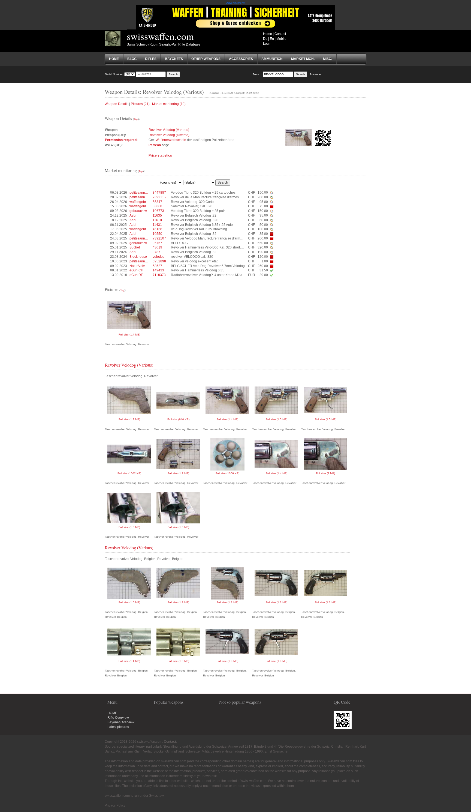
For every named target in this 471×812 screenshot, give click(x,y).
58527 (157, 266)
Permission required (121, 140)
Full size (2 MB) (325, 473)
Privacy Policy (115, 805)
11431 (157, 225)
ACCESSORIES (241, 59)
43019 (157, 247)
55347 (157, 202)
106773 (158, 211)
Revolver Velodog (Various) (169, 130)
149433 (158, 270)
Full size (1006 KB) (227, 473)
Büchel (134, 247)
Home (267, 34)
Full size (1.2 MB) (227, 602)
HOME (112, 713)
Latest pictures (118, 727)
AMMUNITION (272, 59)
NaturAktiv (137, 266)
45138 (157, 229)
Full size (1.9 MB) (129, 419)
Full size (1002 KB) (129, 473)
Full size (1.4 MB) (129, 334)
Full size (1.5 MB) (276, 419)
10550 (157, 234)
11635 (157, 215)
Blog (132, 59)
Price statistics (160, 155)
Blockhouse (138, 257)
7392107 (159, 238)
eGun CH (136, 270)
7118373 (159, 275)
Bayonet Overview (120, 722)
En (272, 39)
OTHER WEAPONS (206, 59)
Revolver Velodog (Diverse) (169, 135)
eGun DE (136, 275)
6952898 (159, 261)
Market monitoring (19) (169, 104)
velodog (159, 257)
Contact (280, 34)
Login (267, 44)
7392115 (159, 197)
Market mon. (303, 59)
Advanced (316, 74)
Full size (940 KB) (178, 419)
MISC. (327, 59)
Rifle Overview (118, 718)
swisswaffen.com (160, 36)
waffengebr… (139, 202)
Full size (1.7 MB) (178, 473)
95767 (157, 243)
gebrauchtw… (139, 211)
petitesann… (138, 192)
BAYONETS (174, 59)
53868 (157, 206)
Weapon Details (116, 104)
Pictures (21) (140, 104)
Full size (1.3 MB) (129, 527)
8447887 (159, 192)
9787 (156, 252)
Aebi (132, 215)
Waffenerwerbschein (171, 140)
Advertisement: (235, 2)
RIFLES (150, 59)
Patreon (155, 145)
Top (136, 119)
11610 (157, 220)
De (265, 39)
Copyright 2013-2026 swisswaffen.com (133, 742)
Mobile (281, 39)
